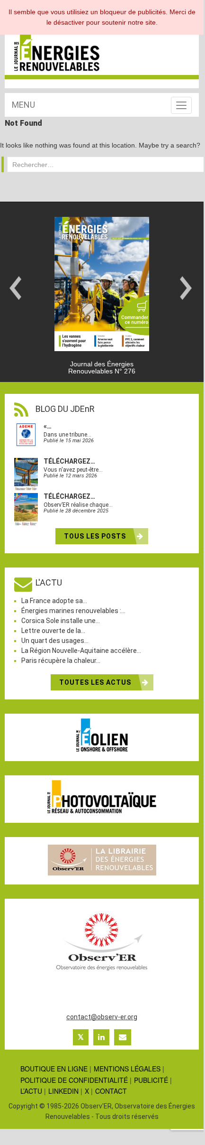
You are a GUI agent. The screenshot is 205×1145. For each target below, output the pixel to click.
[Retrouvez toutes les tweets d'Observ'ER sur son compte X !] (81, 1037)
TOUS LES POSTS (96, 536)
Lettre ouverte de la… (53, 630)
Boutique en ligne (54, 1068)
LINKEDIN (63, 1091)
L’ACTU (31, 1091)
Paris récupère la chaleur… (60, 660)
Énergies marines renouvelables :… (73, 610)
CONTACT (111, 1091)
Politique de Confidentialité (74, 1080)
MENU (23, 105)
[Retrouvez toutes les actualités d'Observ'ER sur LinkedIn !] (101, 1037)
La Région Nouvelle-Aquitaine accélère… (81, 650)
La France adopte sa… (54, 601)
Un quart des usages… (55, 640)
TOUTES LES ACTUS (96, 682)
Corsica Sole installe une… (60, 620)
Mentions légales (127, 1068)
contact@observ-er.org (101, 1017)
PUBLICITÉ (151, 1080)
